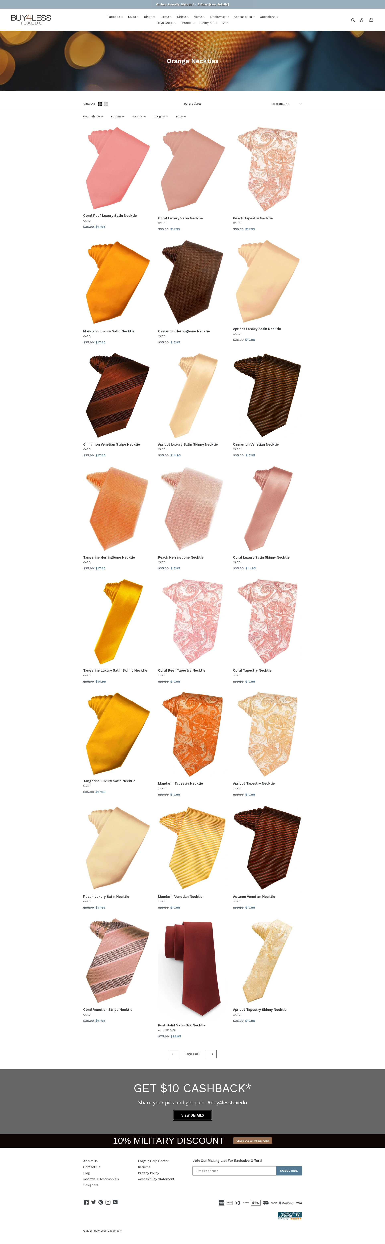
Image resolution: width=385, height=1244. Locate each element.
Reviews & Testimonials (101, 1179)
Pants (165, 17)
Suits (132, 17)
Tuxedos (114, 17)
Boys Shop (165, 23)
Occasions (268, 17)
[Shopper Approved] (290, 1219)
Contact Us (91, 1167)
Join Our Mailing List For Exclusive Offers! (227, 1161)
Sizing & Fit (208, 23)
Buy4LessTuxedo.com (108, 1230)
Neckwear (218, 17)
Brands (186, 23)
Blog (86, 1173)
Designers (90, 1185)
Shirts (182, 17)
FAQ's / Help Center (153, 1161)
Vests (198, 17)
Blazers (149, 17)
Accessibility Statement (156, 1179)
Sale (225, 23)
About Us (90, 1161)
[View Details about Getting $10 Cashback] (192, 1119)
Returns (144, 1167)
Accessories (243, 17)
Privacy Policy (148, 1173)
